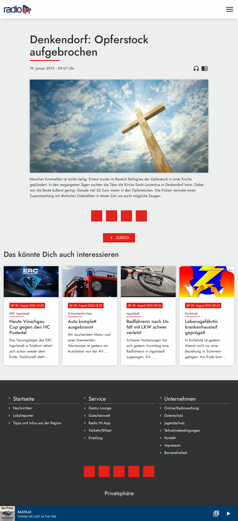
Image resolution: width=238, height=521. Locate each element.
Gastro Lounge (100, 408)
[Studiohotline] (148, 471)
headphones (196, 68)
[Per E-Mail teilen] (141, 216)
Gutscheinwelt (99, 415)
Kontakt (170, 437)
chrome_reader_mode (204, 68)
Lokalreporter (23, 415)
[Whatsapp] (133, 471)
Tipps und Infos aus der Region (37, 423)
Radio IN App (99, 423)
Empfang (95, 437)
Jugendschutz (174, 423)
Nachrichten (22, 408)
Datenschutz (173, 415)
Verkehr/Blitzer (100, 430)
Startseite (23, 399)
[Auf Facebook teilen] (96, 216)
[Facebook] (104, 471)
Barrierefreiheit (175, 452)
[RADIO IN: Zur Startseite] (113, 9)
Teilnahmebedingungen (182, 430)
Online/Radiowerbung (181, 408)
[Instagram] (119, 471)
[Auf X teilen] (111, 216)
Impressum (172, 445)
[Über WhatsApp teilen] (126, 216)
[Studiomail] (89, 471)
